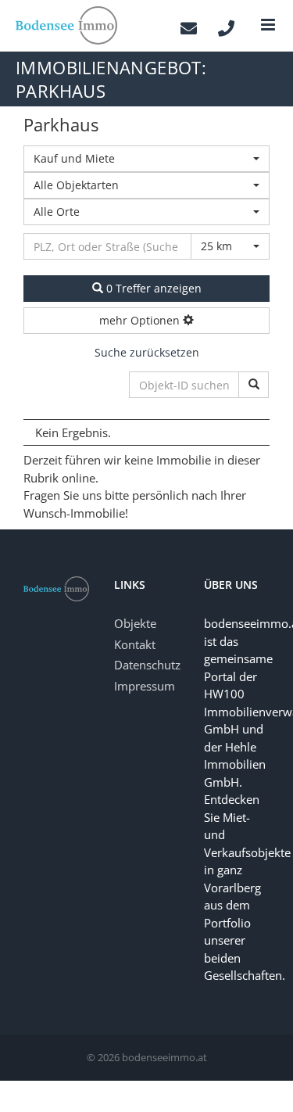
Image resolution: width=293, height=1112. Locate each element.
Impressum (144, 686)
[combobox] (146, 158)
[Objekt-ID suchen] (253, 384)
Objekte (135, 623)
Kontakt (134, 644)
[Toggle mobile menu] (269, 24)
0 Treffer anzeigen (152, 288)
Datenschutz (147, 665)
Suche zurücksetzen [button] (147, 352)
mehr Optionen (141, 320)
